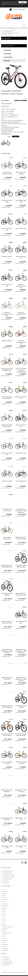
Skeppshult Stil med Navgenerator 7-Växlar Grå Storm (21, 679)
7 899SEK (9, 514)
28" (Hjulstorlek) (5, 127)
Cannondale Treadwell (6, 34)
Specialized (5, 944)
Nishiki (4, 930)
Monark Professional (8, 926)
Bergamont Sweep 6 (7, 256)
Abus (4, 889)
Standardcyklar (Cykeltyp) (7, 128)
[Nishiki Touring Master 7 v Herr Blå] (7, 754)
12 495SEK (8, 261)
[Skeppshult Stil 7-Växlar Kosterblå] (7, 810)
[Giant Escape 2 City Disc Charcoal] (7, 501)
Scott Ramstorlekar (7, 873)
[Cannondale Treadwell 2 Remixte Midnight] (21, 726)
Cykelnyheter (16, 123)
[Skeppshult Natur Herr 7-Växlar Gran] (7, 670)
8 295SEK (9, 402)
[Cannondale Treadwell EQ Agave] (7, 585)
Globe (4, 915)
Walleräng (5, 948)
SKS (4, 942)
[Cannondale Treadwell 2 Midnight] (21, 698)
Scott (4, 936)
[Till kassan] (11, 9)
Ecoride (4, 907)
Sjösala (4, 938)
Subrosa (5, 946)
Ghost (4, 911)
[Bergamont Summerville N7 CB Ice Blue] (7, 305)
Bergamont (5, 891)
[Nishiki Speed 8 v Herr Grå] (21, 838)
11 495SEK (22, 261)
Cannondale (12, 30)
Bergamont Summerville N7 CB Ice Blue (7, 314)
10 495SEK (8, 290)
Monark (5, 925)
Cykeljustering (6, 957)
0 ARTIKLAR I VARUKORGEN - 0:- (19, 9)
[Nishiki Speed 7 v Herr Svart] (21, 810)
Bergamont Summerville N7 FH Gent (21, 286)
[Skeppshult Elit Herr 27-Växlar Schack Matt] (21, 529)
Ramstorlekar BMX (7, 879)
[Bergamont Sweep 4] (7, 333)
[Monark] (11, 157)
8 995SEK (23, 177)
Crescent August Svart (21, 481)
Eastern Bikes (6, 905)
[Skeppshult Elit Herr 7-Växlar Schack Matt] (7, 614)
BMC (4, 895)
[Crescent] (11, 185)
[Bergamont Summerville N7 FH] (21, 305)
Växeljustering (6, 965)
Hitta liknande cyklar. (6, 133)
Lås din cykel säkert (7, 961)
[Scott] (11, 213)
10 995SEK (8, 177)
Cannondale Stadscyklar (6, 31)
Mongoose (5, 928)
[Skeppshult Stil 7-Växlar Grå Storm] (21, 782)
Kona (4, 919)
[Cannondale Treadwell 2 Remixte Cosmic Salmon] (14, 76)
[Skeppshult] (25, 494)
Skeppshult (5, 940)
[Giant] (11, 494)
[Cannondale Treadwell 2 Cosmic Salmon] (7, 726)
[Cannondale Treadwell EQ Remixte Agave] (21, 557)
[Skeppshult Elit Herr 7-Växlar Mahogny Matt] (21, 585)
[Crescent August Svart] (21, 473)
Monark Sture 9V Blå (7, 481)
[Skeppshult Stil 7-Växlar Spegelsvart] (7, 782)
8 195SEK (9, 767)
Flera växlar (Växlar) (19, 132)
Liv (3, 923)
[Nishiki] (11, 354)
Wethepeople (6, 950)
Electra (4, 909)
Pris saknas (22, 514)
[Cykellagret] (14, 16)
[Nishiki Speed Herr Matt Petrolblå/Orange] (7, 361)
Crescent (5, 903)
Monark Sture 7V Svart (21, 453)
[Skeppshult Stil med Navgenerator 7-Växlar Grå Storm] (21, 670)
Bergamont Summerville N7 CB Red (21, 342)
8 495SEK (23, 374)
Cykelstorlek (6, 881)
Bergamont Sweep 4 (7, 340)
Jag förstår (22, 2)
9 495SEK (23, 233)
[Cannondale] (25, 550)
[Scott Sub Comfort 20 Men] (7, 220)
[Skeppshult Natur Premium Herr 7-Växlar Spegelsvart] (21, 501)
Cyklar (6, 30)
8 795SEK (9, 374)
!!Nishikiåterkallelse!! (8, 963)
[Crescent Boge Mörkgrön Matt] (7, 529)
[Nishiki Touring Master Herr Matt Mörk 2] (7, 389)
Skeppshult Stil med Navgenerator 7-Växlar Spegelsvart (21, 651)
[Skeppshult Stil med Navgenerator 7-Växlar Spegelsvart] (21, 642)
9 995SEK (23, 290)
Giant (4, 913)
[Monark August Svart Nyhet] (21, 192)
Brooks (4, 897)
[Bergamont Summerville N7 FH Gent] (21, 277)
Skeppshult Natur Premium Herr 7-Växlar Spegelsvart (21, 510)
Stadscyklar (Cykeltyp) (6, 130)
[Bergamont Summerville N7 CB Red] (21, 333)
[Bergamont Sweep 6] (7, 249)
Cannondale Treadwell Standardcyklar (9, 33)
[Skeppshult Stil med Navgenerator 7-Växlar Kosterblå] (7, 642)
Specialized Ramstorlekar (8, 875)
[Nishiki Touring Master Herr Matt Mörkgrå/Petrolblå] (21, 361)
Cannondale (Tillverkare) (7, 132)
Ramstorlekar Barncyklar (9, 877)
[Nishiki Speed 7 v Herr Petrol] (7, 838)
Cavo (4, 901)
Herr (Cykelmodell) (14, 127)
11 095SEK (8, 233)
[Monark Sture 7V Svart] (21, 445)
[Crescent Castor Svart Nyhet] (7, 192)
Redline (4, 934)
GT (3, 917)
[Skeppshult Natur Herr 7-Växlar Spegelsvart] (7, 698)
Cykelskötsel (6, 959)
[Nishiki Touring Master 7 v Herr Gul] (21, 754)
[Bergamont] (11, 242)
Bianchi (4, 893)
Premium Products (7, 932)
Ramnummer (6, 882)
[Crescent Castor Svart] (21, 220)
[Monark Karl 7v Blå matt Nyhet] (21, 164)
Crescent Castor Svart (21, 228)
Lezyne (4, 921)
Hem (2, 30)
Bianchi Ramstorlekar (8, 871)
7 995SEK (23, 823)
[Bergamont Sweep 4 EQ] (21, 249)
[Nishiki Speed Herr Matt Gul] (21, 389)
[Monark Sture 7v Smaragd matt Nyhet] (7, 164)
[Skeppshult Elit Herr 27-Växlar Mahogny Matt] (7, 557)
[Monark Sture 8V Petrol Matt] (7, 445)
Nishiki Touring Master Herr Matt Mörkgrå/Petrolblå (21, 370)
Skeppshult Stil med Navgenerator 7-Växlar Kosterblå (7, 651)
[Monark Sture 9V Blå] (7, 473)
